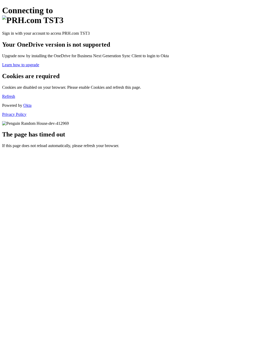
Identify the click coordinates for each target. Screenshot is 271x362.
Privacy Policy (14, 114)
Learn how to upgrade (20, 65)
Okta (27, 105)
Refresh (8, 96)
